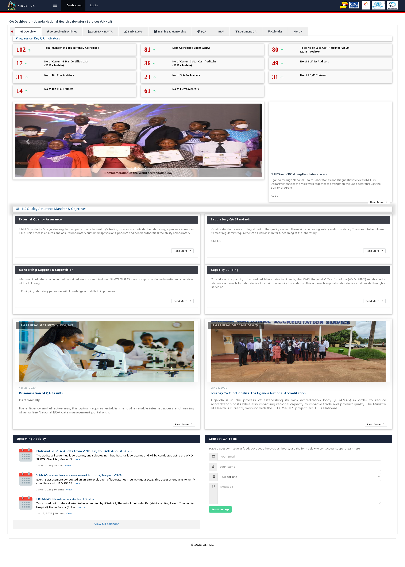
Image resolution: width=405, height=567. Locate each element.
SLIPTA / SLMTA (102, 32)
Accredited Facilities (63, 32)
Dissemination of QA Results (41, 393)
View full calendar (106, 524)
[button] (27, 140)
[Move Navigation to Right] (12, 31)
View (68, 465)
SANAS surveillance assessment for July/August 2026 (79, 475)
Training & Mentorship (171, 32)
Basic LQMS (135, 32)
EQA (203, 32)
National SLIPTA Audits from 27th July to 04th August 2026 (84, 451)
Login (94, 5)
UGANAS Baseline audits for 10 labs (65, 499)
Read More (377, 202)
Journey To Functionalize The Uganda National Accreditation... (259, 393)
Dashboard (74, 5)
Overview (29, 32)
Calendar (276, 32)
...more (76, 459)
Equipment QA (247, 32)
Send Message (220, 509)
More (297, 32)
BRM (221, 32)
